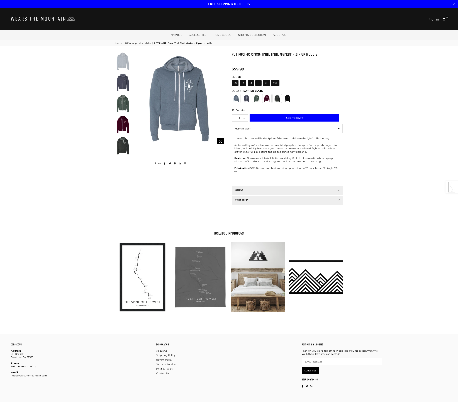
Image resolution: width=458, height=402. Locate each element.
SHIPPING (239, 190)
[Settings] (437, 19)
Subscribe (310, 370)
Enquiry (240, 110)
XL (266, 83)
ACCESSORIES (197, 34)
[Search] (431, 19)
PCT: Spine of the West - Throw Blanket (200, 272)
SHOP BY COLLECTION (252, 34)
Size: (236, 76)
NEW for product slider (138, 43)
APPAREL (176, 34)
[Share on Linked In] (180, 163)
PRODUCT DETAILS (242, 128)
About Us (161, 350)
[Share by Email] (185, 163)
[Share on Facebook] (165, 163)
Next (223, 99)
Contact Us (162, 373)
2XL (275, 83)
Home (118, 43)
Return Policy (164, 359)
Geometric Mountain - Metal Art (316, 269)
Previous (135, 99)
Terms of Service (166, 364)
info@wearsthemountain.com (29, 375)
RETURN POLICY (241, 200)
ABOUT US (279, 34)
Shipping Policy (165, 355)
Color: (247, 90)
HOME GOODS (222, 34)
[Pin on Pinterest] (175, 163)
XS (235, 83)
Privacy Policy (164, 368)
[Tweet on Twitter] (170, 163)
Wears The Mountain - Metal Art (258, 269)
